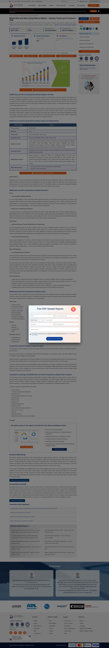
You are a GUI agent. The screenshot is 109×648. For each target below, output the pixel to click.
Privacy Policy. (69, 333)
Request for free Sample (54, 338)
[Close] (79, 307)
